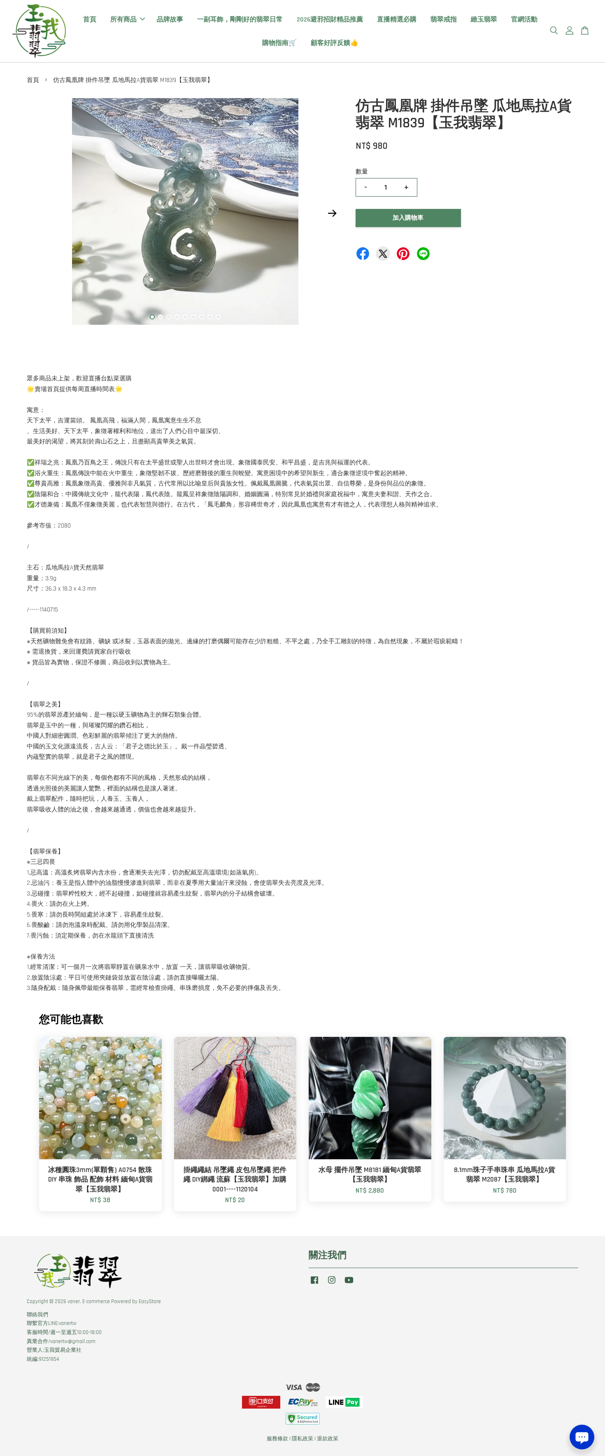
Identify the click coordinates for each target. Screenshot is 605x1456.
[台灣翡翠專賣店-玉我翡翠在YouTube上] (349, 1284)
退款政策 (327, 1438)
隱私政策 (302, 1438)
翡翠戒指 (443, 19)
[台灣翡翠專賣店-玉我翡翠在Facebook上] (314, 1284)
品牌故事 (170, 19)
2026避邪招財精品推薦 (330, 19)
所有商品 (123, 19)
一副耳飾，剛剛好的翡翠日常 (240, 19)
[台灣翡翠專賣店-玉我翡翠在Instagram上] (331, 1284)
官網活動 (524, 19)
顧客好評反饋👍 (334, 43)
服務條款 (277, 1438)
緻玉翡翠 (484, 19)
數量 (362, 172)
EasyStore (150, 1301)
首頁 (89, 19)
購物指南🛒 (279, 43)
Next (332, 213)
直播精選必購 (397, 19)
